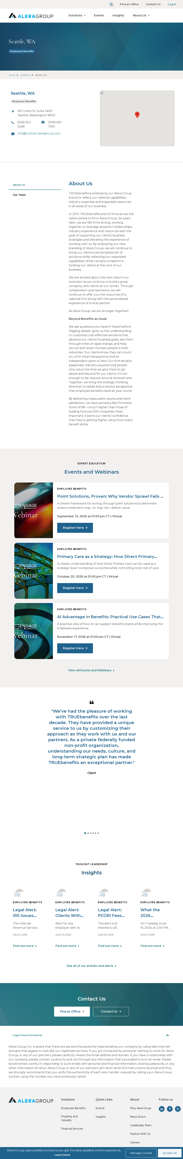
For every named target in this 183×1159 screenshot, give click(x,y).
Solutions (75, 15)
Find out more (23, 946)
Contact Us (153, 4)
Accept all (170, 1153)
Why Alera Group (140, 1108)
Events (99, 15)
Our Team (19, 194)
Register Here (74, 527)
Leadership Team (141, 1125)
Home (12, 75)
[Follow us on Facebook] (170, 1109)
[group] (91, 766)
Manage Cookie (141, 1153)
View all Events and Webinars (90, 670)
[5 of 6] (95, 833)
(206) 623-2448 (24, 124)
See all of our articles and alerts (89, 966)
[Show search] (111, 4)
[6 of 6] (98, 833)
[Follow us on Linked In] (162, 1109)
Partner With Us (140, 1133)
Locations (25, 75)
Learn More (62, 1155)
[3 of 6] (90, 833)
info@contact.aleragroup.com (39, 133)
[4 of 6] (93, 833)
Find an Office (129, 4)
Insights (118, 15)
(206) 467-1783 (55, 124)
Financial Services (72, 1128)
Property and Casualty (69, 1118)
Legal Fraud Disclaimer (28, 1035)
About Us (139, 15)
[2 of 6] (88, 833)
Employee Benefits (22, 51)
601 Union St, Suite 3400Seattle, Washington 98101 (36, 113)
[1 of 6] (85, 833)
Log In (172, 4)
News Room (138, 1116)
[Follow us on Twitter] (178, 1109)
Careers (135, 1142)
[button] (137, 115)
